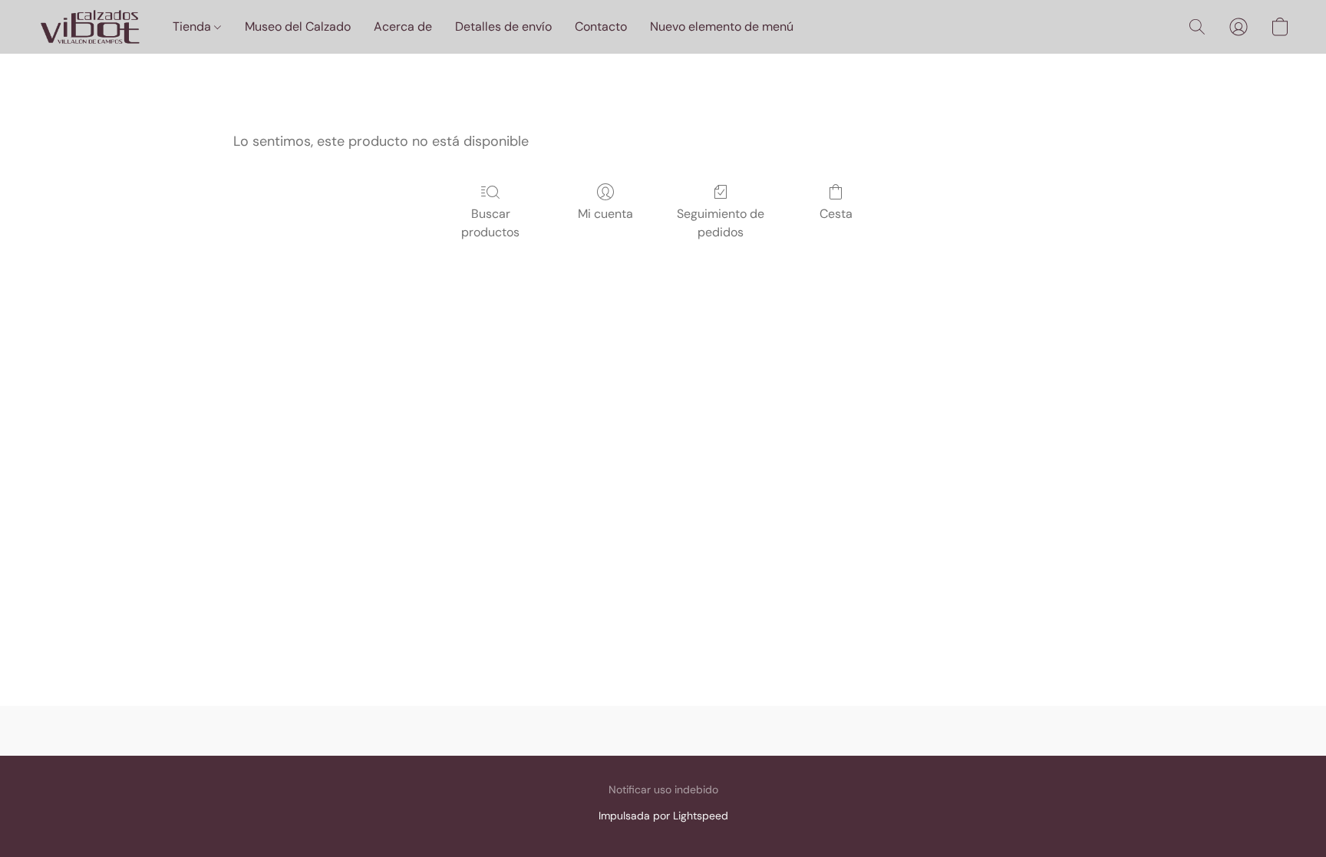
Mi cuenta (605, 214)
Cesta (836, 214)
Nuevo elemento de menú (721, 26)
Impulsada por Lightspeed (663, 815)
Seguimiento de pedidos (720, 223)
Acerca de (403, 26)
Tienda (193, 26)
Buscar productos (490, 223)
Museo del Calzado (298, 26)
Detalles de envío (503, 26)
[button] (89, 27)
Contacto (601, 26)
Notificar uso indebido (663, 789)
